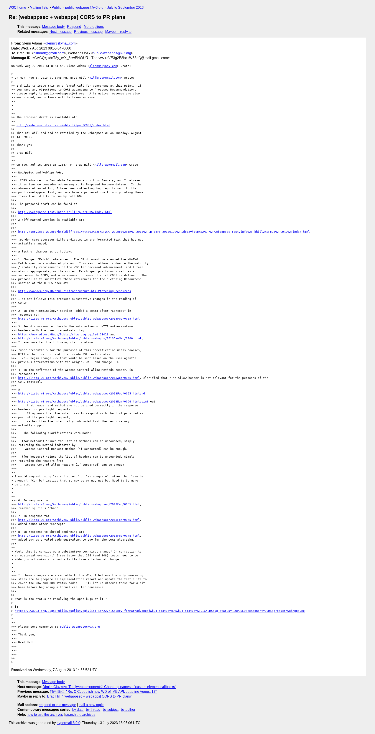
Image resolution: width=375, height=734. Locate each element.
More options (94, 26)
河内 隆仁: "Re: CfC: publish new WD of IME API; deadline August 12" (103, 691)
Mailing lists (39, 7)
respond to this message (57, 705)
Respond (74, 26)
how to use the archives (45, 714)
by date (78, 709)
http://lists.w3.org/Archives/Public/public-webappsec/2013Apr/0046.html (79, 377)
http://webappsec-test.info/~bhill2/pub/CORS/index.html (63, 125)
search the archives (80, 714)
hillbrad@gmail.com (48, 53)
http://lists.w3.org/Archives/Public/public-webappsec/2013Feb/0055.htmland (81, 393)
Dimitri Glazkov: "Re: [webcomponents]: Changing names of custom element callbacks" (109, 687)
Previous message (88, 31)
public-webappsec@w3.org (80, 626)
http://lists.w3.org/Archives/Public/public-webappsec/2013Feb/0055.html (79, 318)
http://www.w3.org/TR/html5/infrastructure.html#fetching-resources (74, 291)
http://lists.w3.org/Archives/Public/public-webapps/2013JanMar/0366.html (79, 338)
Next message (60, 31)
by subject (110, 709)
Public (56, 7)
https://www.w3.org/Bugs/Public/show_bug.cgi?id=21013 (63, 334)
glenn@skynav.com (60, 43)
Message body (53, 26)
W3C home (17, 7)
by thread (93, 709)
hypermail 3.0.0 (68, 723)
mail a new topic (91, 705)
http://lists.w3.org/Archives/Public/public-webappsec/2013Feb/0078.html (79, 535)
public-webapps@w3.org (84, 7)
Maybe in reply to (118, 31)
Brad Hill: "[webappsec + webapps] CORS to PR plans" (89, 696)
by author (128, 709)
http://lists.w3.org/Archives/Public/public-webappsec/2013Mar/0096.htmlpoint (83, 401)
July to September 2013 (125, 7)
